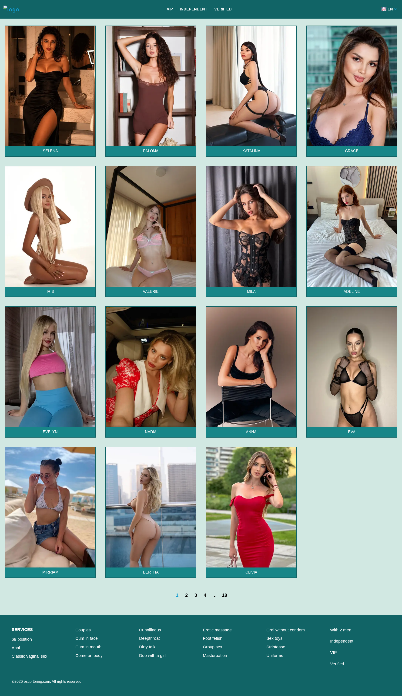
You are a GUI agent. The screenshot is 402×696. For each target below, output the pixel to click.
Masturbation (215, 655)
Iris (50, 292)
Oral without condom (285, 630)
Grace (351, 151)
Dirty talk (147, 647)
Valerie (151, 292)
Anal (16, 648)
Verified (223, 9)
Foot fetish (212, 638)
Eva (351, 432)
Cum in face (86, 638)
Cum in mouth (88, 647)
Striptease (275, 647)
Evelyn (50, 432)
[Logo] (11, 9)
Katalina (251, 151)
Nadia (151, 432)
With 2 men (340, 630)
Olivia (251, 572)
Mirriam (50, 572)
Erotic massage (217, 630)
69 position (22, 639)
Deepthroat (149, 638)
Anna (251, 432)
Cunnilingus (150, 630)
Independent (193, 9)
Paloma (150, 151)
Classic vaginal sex (29, 656)
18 (224, 595)
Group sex (212, 647)
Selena (50, 151)
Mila (251, 292)
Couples (83, 630)
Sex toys (274, 638)
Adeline (352, 292)
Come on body (89, 655)
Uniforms (274, 655)
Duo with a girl (152, 655)
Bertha (151, 572)
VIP (170, 9)
